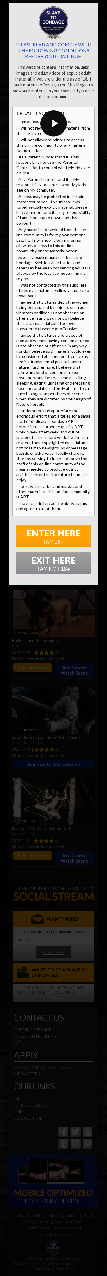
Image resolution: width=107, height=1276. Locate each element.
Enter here (54, 536)
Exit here (53, 563)
